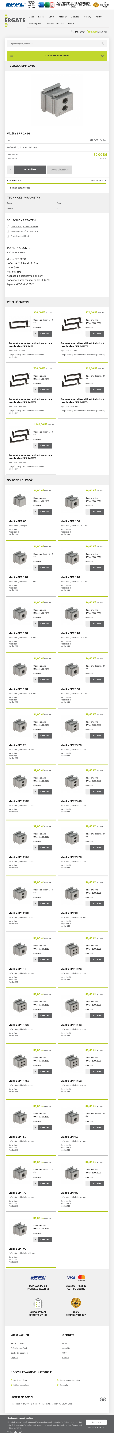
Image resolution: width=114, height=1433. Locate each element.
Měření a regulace (21, 1385)
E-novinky (75, 17)
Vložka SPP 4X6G (71, 1080)
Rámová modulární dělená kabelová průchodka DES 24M (30, 345)
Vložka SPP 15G (18, 689)
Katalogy (62, 17)
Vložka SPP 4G (17, 968)
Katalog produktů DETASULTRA (24, 231)
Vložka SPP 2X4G (71, 801)
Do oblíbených (60, 169)
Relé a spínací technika (70, 1380)
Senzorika (64, 1385)
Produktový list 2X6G (20, 236)
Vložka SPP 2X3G (19, 801)
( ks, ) (99, 32)
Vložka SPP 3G (70, 913)
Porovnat (37, 328)
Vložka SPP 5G (17, 1136)
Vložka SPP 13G (18, 633)
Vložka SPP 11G (18, 577)
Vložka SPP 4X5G (19, 1080)
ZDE (18, 1428)
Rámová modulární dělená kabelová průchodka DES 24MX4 (82, 401)
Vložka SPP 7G (17, 1192)
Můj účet (80, 32)
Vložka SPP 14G (70, 633)
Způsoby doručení (19, 1348)
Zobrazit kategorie (57, 55)
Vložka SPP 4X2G (71, 968)
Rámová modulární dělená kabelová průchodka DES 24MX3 (30, 401)
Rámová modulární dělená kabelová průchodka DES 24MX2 (82, 345)
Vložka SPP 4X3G (19, 1024)
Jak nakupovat (35, 23)
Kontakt (71, 23)
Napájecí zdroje (20, 1380)
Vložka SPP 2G (17, 745)
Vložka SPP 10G (70, 521)
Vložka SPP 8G (70, 1192)
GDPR (64, 1353)
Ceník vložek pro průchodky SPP (24, 226)
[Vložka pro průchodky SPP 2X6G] (57, 100)
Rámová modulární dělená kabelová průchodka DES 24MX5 (30, 457)
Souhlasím (96, 1422)
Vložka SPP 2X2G (71, 745)
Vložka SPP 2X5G (19, 857)
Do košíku (30, 169)
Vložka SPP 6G (70, 1136)
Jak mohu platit (17, 1343)
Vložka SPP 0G (17, 521)
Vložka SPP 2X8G (19, 913)
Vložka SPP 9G (17, 1248)
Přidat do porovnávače (19, 188)
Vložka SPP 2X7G (71, 857)
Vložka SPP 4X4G (71, 1024)
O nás (31, 17)
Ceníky (51, 17)
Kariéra (41, 17)
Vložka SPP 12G (70, 577)
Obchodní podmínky (55, 23)
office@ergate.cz (45, 1404)
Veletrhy (99, 17)
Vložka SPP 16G (70, 689)
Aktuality (87, 17)
